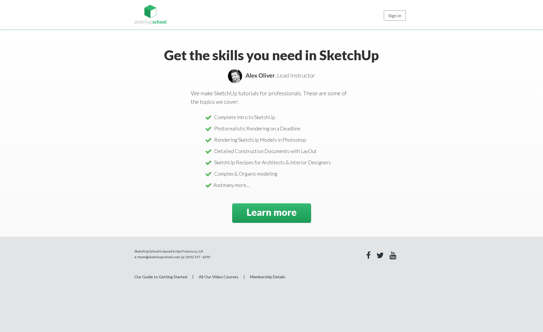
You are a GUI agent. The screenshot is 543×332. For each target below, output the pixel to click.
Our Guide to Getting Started (160, 276)
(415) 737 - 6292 (198, 257)
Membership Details (267, 276)
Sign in (394, 15)
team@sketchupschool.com (159, 257)
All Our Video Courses (218, 276)
